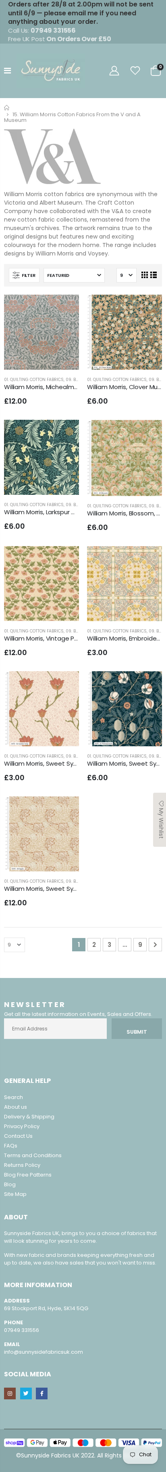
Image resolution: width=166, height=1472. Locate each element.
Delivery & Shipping (29, 1116)
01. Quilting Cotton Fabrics (34, 380)
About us (15, 1107)
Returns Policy (22, 1165)
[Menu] (7, 70)
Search (13, 1097)
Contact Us (18, 1136)
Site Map (15, 1194)
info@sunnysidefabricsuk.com (43, 1352)
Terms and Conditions (33, 1155)
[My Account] (114, 70)
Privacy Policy (21, 1126)
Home (7, 107)
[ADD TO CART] (65, 308)
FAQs (10, 1146)
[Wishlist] (135, 70)
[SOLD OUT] (148, 433)
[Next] (155, 944)
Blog (10, 1184)
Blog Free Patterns (28, 1175)
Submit (137, 1032)
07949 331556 (21, 1330)
